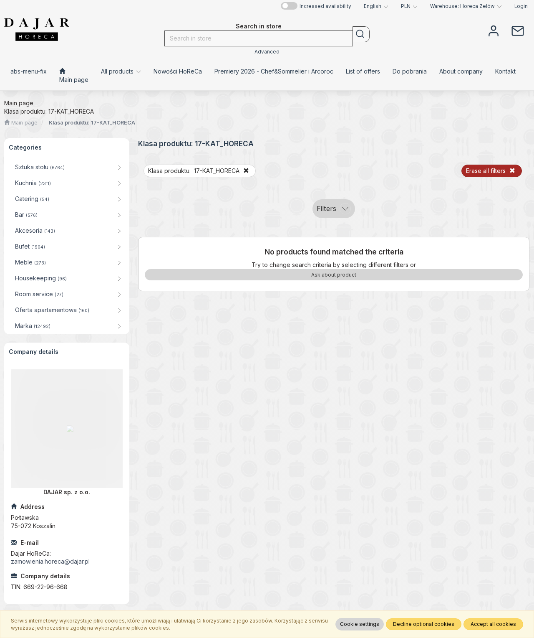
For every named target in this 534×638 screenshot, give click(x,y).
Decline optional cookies (423, 624)
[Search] (361, 34)
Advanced (267, 52)
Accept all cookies (493, 624)
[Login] (493, 30)
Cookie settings (359, 624)
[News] (518, 30)
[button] (376, 6)
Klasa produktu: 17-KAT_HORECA (92, 122)
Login (521, 6)
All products (118, 71)
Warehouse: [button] (462, 6)
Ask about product (333, 275)
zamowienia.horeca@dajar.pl (50, 561)
